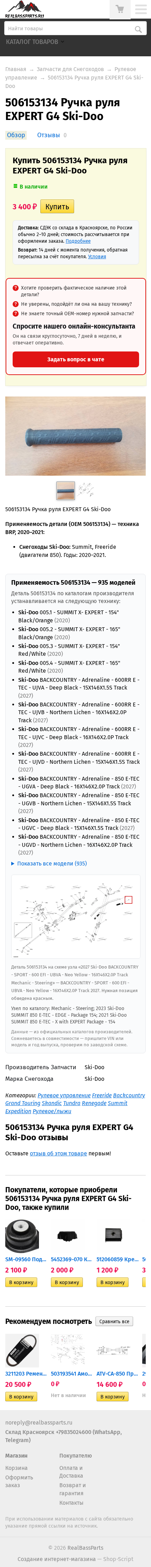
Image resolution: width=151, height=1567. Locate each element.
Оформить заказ (19, 1481)
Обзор (16, 135)
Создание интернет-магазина (57, 1559)
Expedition (18, 1111)
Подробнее (78, 241)
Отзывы (48, 135)
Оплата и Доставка (71, 1472)
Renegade (94, 1103)
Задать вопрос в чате (75, 359)
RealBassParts (85, 1547)
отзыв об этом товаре (58, 1153)
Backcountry (129, 1095)
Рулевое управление (64, 1095)
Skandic (52, 1103)
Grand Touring (22, 1103)
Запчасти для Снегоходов (70, 69)
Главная (15, 69)
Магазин (16, 1455)
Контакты (71, 1502)
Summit (117, 1103)
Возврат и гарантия (72, 1489)
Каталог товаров (32, 42)
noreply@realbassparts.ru (38, 1422)
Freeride (102, 1095)
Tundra (71, 1103)
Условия (97, 257)
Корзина (16, 1468)
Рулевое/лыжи (52, 1111)
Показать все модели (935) (52, 863)
